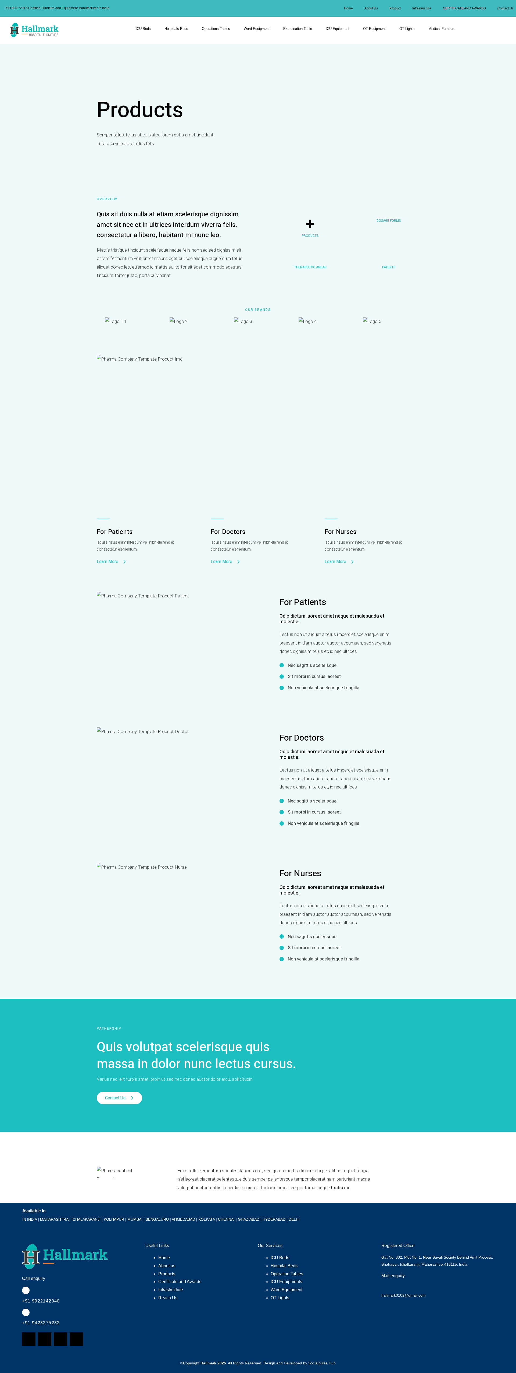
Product (395, 8)
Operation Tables (287, 1274)
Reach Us (167, 1297)
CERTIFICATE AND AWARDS (464, 8)
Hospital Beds (284, 1265)
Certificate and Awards (179, 1281)
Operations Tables (216, 29)
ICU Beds (143, 29)
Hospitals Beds (176, 29)
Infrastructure (421, 8)
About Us (371, 8)
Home (348, 8)
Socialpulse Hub (322, 1363)
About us (166, 1265)
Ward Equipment (257, 29)
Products (166, 1274)
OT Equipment (374, 29)
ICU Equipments (286, 1281)
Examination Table (297, 29)
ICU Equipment (337, 29)
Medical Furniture (441, 29)
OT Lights (407, 29)
